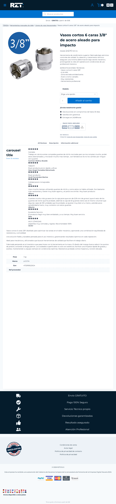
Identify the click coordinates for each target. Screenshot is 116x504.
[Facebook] (108, 5)
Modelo (66, 89)
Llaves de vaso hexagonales (45, 25)
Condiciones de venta (68, 445)
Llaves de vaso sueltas (90, 137)
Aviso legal (68, 448)
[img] (68, 149)
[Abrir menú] (5, 5)
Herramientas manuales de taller (22, 25)
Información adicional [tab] (69, 143)
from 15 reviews (12, 158)
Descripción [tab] (54, 143)
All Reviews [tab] (42, 143)
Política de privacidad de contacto (68, 451)
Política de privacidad (68, 454)
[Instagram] (111, 5)
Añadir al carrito (83, 100)
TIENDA (5, 25)
